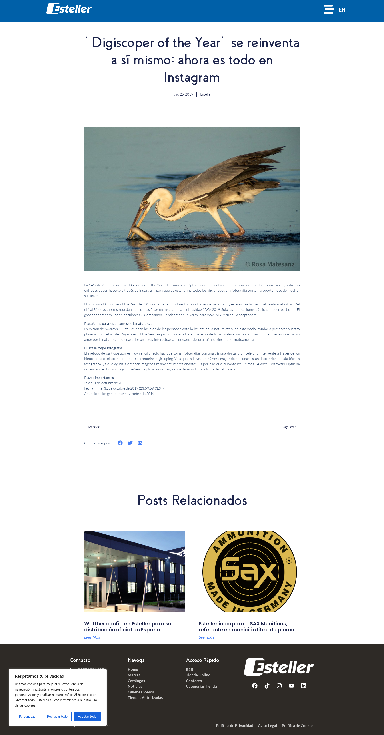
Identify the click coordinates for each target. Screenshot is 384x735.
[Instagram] (279, 685)
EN (342, 10)
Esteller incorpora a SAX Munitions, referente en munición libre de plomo (246, 626)
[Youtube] (291, 685)
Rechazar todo (57, 716)
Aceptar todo (87, 716)
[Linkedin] (303, 685)
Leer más (92, 637)
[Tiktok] (266, 685)
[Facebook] (254, 685)
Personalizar (28, 716)
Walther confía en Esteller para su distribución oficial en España (128, 626)
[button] (120, 443)
